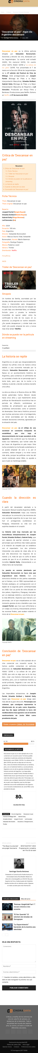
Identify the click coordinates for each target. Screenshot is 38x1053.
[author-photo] (19, 868)
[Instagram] (19, 889)
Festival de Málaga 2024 (9, 816)
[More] (28, 45)
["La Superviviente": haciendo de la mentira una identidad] (7, 927)
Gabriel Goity (22, 816)
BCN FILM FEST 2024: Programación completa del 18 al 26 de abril (27, 848)
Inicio (2, 12)
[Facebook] (4, 45)
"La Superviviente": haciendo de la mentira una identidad (24, 926)
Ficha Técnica (11, 171)
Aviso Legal (26, 1044)
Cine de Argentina (16, 814)
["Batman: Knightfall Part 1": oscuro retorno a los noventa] (7, 906)
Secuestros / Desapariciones (25, 821)
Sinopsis (9, 176)
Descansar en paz (28, 814)
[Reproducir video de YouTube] (19, 280)
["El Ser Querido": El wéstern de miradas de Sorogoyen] (7, 917)
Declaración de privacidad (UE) (18, 1042)
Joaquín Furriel (18, 819)
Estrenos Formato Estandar (21, 12)
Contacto (16, 1047)
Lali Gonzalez (28, 819)
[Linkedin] (14, 45)
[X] (9, 45)
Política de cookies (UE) (14, 1044)
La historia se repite (11, 184)
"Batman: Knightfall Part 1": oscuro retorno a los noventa (25, 906)
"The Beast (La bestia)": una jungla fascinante (10, 847)
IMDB (4, 261)
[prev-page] (3, 934)
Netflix (6, 95)
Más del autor (25, 899)
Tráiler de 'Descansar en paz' (16, 174)
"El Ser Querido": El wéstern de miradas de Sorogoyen (23, 916)
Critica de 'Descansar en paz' (14, 168)
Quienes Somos (7, 1047)
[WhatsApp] (24, 45)
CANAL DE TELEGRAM (25, 724)
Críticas (8, 12)
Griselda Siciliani (7, 819)
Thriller (5, 824)
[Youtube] (30, 1032)
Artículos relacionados (11, 899)
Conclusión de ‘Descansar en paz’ (15, 189)
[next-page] (6, 934)
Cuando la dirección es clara (14, 187)
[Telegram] (19, 45)
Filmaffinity (6, 256)
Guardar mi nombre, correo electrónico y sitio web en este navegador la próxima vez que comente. (18, 979)
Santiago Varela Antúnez (11, 38)
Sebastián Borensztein (9, 821)
